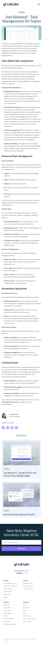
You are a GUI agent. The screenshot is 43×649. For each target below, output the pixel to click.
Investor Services (28, 589)
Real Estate (6, 605)
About (24, 605)
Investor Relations (8, 618)
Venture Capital (7, 613)
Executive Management (10, 624)
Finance (5, 616)
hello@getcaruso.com (9, 402)
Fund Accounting (28, 583)
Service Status (27, 621)
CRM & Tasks (7, 594)
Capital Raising (7, 589)
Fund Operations (28, 586)
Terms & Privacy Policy (29, 618)
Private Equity (7, 610)
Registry (5, 597)
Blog (24, 613)
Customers (26, 608)
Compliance (6, 621)
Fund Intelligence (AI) (9, 583)
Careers (25, 610)
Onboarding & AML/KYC (10, 586)
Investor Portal (7, 591)
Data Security (27, 616)
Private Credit (7, 608)
